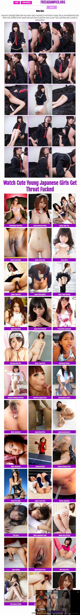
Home (16, 2)
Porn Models (26, 2)
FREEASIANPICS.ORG (53, 2)
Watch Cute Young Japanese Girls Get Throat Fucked (40, 186)
